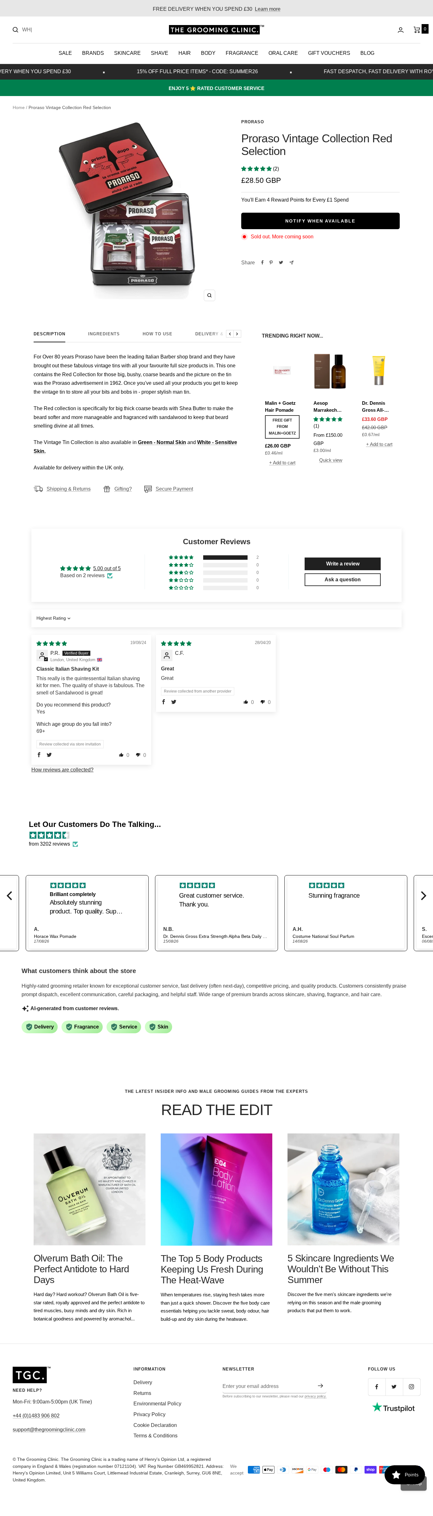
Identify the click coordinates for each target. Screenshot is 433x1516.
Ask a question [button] (343, 579)
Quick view (330, 460)
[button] (257, 168)
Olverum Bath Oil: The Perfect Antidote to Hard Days (81, 1269)
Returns (142, 1393)
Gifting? (123, 489)
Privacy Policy (149, 1414)
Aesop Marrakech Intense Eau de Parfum (329, 407)
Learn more (268, 9)
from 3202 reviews (49, 844)
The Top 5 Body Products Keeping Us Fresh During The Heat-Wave (212, 1269)
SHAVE (159, 53)
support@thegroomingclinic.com (49, 1429)
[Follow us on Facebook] (376, 1387)
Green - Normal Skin (162, 442)
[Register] (320, 1386)
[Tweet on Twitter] (281, 262)
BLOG (367, 53)
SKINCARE (127, 53)
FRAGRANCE (242, 53)
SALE (65, 53)
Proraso (252, 121)
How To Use (157, 334)
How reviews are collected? (62, 769)
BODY (208, 53)
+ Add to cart (282, 462)
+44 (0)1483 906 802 (36, 1415)
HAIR (184, 53)
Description (49, 334)
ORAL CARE (283, 53)
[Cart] (417, 30)
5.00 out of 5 (107, 568)
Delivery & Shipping (221, 334)
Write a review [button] (342, 563)
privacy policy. (315, 1396)
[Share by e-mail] (291, 263)
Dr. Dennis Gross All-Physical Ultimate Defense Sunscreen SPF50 (374, 407)
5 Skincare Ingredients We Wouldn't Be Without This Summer (341, 1269)
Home (19, 107)
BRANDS (93, 53)
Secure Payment (174, 489)
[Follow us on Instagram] (411, 1387)
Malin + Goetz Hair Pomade (280, 406)
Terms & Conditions (155, 1435)
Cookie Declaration (155, 1425)
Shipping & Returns (69, 489)
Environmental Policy (157, 1403)
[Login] (401, 30)
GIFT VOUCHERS (329, 53)
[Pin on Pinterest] (271, 262)
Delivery (142, 1382)
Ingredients (104, 334)
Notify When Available (320, 220)
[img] (51, 643)
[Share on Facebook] (262, 262)
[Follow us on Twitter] (394, 1387)
